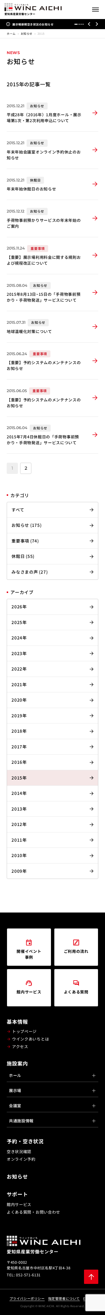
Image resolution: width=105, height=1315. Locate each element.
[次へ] (97, 24)
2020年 (19, 700)
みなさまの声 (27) (29, 572)
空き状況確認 (19, 1151)
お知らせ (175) (26, 525)
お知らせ (26, 33)
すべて (17, 510)
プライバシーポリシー (27, 1298)
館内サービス (19, 1204)
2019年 (19, 715)
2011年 (19, 840)
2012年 (19, 824)
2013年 (19, 809)
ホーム (11, 33)
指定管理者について (64, 1298)
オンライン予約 (21, 1159)
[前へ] (89, 24)
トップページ (24, 1031)
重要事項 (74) (25, 541)
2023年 (19, 653)
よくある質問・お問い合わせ (33, 1212)
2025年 (19, 622)
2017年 (19, 747)
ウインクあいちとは (30, 1039)
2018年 (19, 731)
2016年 (19, 762)
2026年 (19, 606)
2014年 (19, 793)
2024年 (19, 638)
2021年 (19, 684)
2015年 (19, 778)
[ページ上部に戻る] (91, 1277)
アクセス (20, 1046)
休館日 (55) (22, 556)
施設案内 (17, 1063)
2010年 (19, 855)
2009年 (19, 871)
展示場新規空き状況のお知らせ (32, 24)
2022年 (19, 669)
